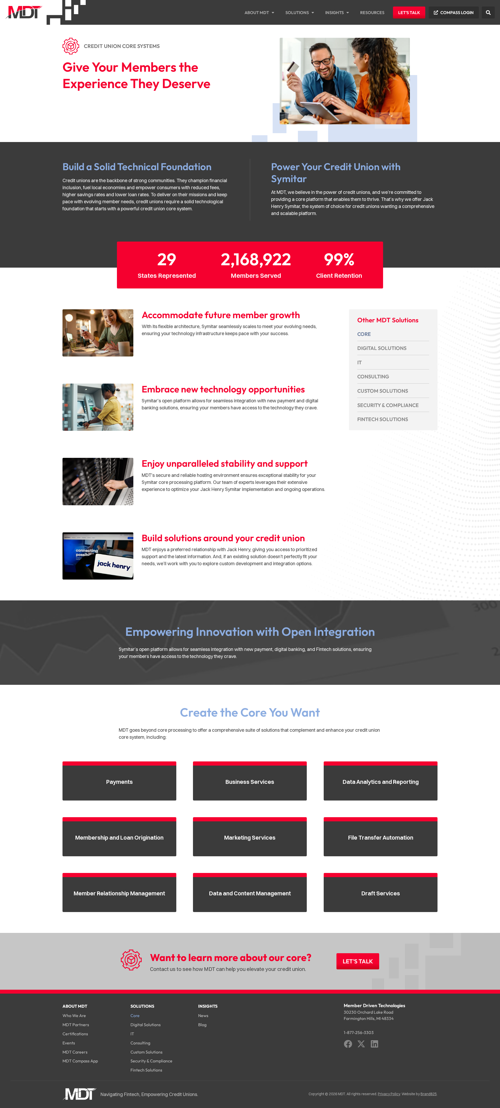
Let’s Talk (409, 12)
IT (359, 362)
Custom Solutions (382, 390)
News (203, 1015)
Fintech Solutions (382, 419)
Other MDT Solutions (387, 320)
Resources (372, 12)
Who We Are (74, 1015)
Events (69, 1042)
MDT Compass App (80, 1060)
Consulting (373, 376)
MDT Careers (75, 1052)
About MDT (257, 12)
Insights (334, 12)
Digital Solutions (382, 348)
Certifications (75, 1033)
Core (364, 334)
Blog (202, 1024)
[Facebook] (348, 1044)
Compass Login (457, 12)
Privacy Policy (389, 1094)
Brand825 (429, 1094)
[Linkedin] (374, 1044)
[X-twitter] (361, 1044)
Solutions (297, 12)
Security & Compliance (388, 405)
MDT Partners (76, 1024)
